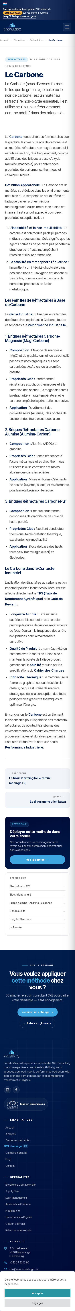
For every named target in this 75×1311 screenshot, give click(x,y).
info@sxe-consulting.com (23, 1269)
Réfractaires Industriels (18, 1230)
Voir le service (37, 859)
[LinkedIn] (7, 1089)
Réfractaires (37, 40)
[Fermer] (70, 10)
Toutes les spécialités (17, 1140)
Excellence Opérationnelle (20, 1184)
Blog (8, 1159)
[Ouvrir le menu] (67, 27)
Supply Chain (12, 1191)
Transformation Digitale (18, 1217)
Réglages (37, 1303)
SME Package (15, 1146)
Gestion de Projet (15, 1223)
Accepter (37, 1293)
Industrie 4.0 (12, 1210)
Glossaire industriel (16, 1152)
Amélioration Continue (18, 1204)
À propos (10, 1133)
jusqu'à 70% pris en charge (19, 16)
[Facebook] (16, 1089)
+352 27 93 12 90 (19, 1262)
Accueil (4, 40)
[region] (37, 1291)
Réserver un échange (37, 1012)
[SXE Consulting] (22, 27)
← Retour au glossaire (37, 1023)
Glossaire (19, 40)
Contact (10, 1165)
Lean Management (16, 1197)
